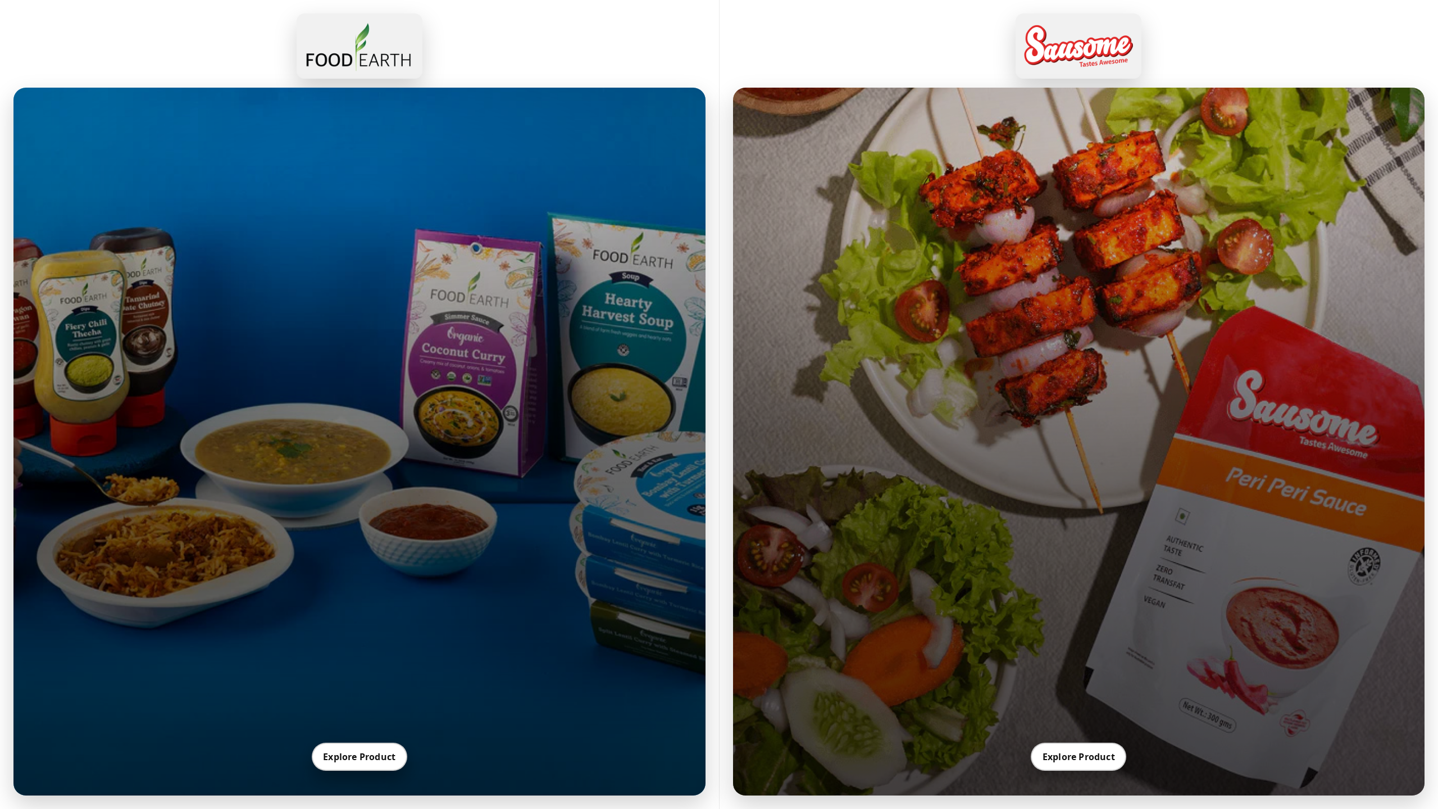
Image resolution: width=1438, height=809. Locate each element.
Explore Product (359, 757)
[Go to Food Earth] (359, 46)
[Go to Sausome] (1078, 46)
